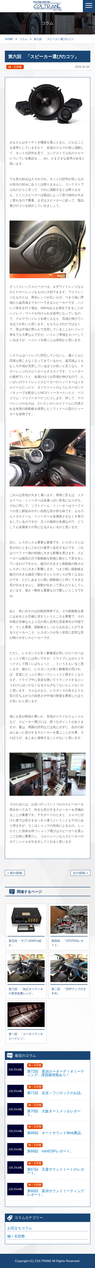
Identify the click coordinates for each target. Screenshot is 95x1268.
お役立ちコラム (19, 1228)
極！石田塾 (16, 1236)
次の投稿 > (80, 873)
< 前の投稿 (14, 873)
